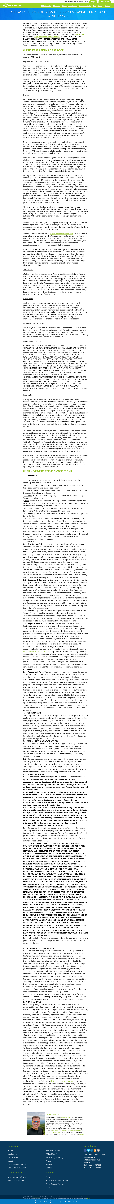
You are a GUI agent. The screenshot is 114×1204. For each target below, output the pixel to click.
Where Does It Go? (85, 6)
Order (48, 1187)
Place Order (104, 2)
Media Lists (12, 1154)
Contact (107, 6)
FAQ (94, 6)
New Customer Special (17, 1168)
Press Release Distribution (57, 1180)
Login (93, 2)
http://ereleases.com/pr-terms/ (47, 37)
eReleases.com (65, 1117)
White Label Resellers (16, 1180)
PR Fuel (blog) (51, 1154)
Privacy (49, 1161)
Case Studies (72, 6)
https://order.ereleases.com (61, 234)
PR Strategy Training (54, 1157)
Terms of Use (80, 34)
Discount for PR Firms (17, 1177)
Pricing (64, 6)
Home (10, 1150)
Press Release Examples (17, 1164)
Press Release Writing (55, 1184)
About (100, 6)
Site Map (49, 1164)
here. (88, 1198)
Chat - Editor (68, 1202)
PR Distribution (46, 6)
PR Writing (56, 6)
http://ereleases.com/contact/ (35, 651)
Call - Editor (42, 1202)
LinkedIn (81, 1134)
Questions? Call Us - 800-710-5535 (76, 2)
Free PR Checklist (53, 1150)
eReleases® (36, 1197)
